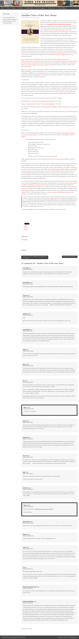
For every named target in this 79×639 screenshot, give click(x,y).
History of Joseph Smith (27, 104)
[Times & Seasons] (39, 3)
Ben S (24, 364)
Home (2, 8)
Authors (14, 8)
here (69, 54)
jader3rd (25, 437)
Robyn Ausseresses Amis (30, 586)
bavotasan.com (74, 637)
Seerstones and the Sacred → (69, 256)
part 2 (43, 35)
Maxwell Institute (42, 73)
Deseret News (24, 63)
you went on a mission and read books (62, 91)
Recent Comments (40, 8)
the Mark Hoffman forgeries (58, 52)
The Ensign (57, 159)
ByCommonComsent (28, 61)
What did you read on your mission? (44, 509)
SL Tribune (33, 63)
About (7, 8)
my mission (25, 54)
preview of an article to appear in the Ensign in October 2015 (36, 64)
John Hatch (26, 329)
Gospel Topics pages (60, 54)
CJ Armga (25, 268)
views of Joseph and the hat (28, 190)
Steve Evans (26, 521)
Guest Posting (61, 8)
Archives (20, 8)
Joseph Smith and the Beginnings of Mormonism (43, 101)
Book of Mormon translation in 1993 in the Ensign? (55, 106)
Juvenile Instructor (72, 61)
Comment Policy (29, 8)
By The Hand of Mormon (49, 104)
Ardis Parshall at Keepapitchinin (60, 61)
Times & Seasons (13, 637)
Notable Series (51, 8)
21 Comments (36, 17)
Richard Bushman (39, 61)
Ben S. (23, 17)
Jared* (24, 421)
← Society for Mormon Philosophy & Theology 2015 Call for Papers (34, 257)
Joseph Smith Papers (60, 29)
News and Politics (25, 13)
